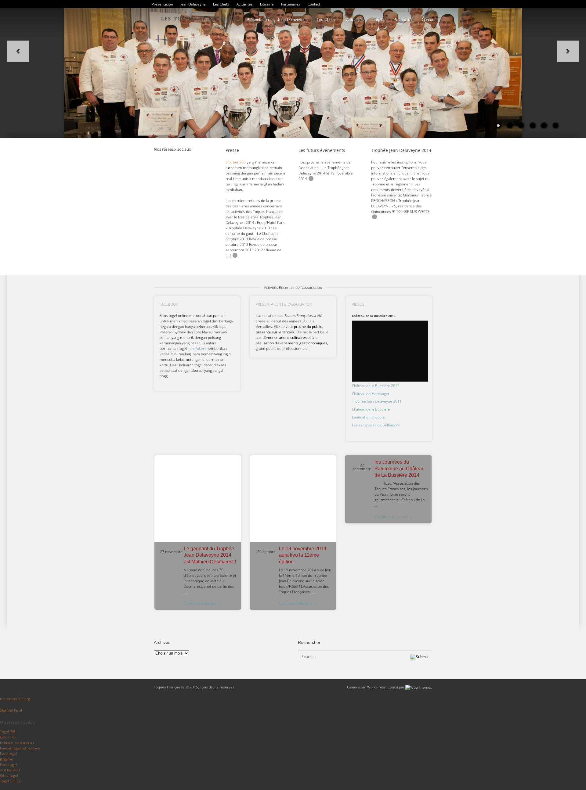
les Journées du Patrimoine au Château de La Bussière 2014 (399, 468)
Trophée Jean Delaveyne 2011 (377, 401)
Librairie (267, 4)
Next (568, 51)
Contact (314, 4)
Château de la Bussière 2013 (376, 385)
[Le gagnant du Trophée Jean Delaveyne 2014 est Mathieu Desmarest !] (197, 498)
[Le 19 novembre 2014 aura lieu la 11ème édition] (293, 498)
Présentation (162, 4)
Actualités (245, 4)
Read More (235, 255)
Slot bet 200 (236, 162)
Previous (18, 51)
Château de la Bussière (371, 409)
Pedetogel (8, 753)
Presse (232, 150)
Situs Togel (9, 775)
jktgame (6, 759)
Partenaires (290, 4)
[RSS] (158, 159)
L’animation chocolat (368, 417)
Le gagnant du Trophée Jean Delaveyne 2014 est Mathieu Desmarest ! (210, 555)
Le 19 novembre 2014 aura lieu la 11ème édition (302, 555)
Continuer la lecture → (202, 603)
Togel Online (10, 781)
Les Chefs (221, 4)
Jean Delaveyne (193, 4)
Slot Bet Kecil (11, 710)
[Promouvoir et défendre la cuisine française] (198, 18)
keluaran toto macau (17, 742)
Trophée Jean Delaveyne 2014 (401, 150)
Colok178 (8, 737)
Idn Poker (196, 348)
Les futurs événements (321, 150)
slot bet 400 (10, 770)
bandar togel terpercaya (20, 748)
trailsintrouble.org (15, 698)
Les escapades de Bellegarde (376, 425)
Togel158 (7, 731)
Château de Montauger (370, 393)
